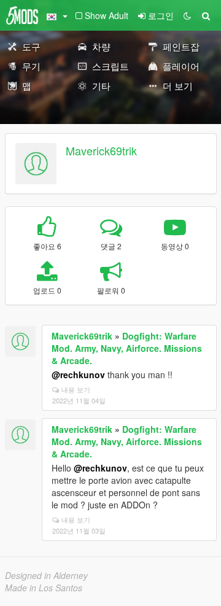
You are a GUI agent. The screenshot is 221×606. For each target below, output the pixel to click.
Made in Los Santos (43, 587)
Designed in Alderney (46, 575)
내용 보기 (75, 389)
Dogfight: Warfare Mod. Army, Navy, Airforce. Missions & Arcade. (127, 348)
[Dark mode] (187, 15)
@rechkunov (78, 374)
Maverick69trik (101, 150)
